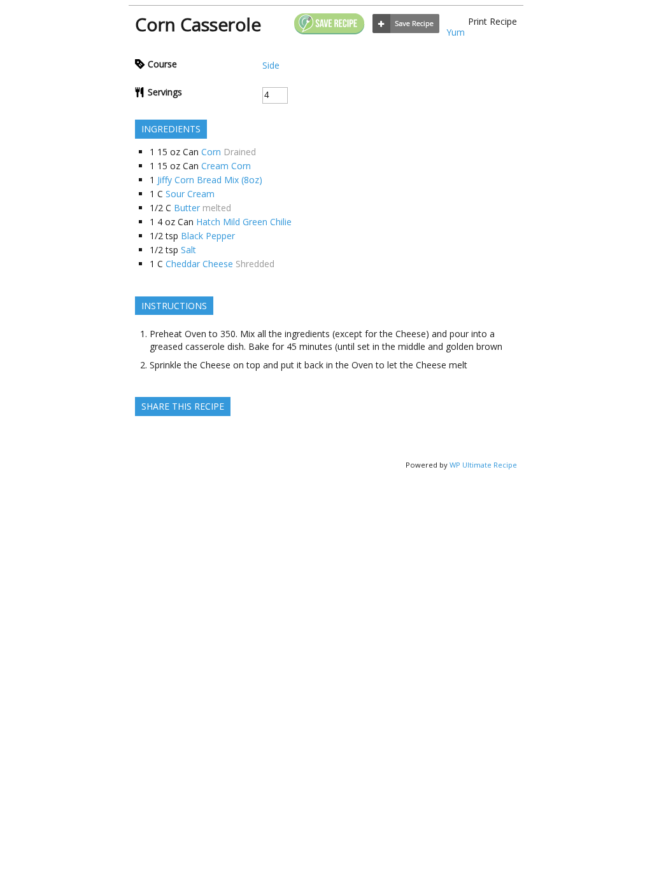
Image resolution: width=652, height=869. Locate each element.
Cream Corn (226, 166)
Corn (211, 152)
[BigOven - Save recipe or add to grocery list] (406, 24)
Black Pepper (208, 236)
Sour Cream (190, 194)
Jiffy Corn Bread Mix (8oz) (209, 180)
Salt (188, 250)
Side (271, 65)
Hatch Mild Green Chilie (244, 222)
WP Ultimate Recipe (483, 464)
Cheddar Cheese (199, 264)
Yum (455, 32)
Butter (187, 208)
